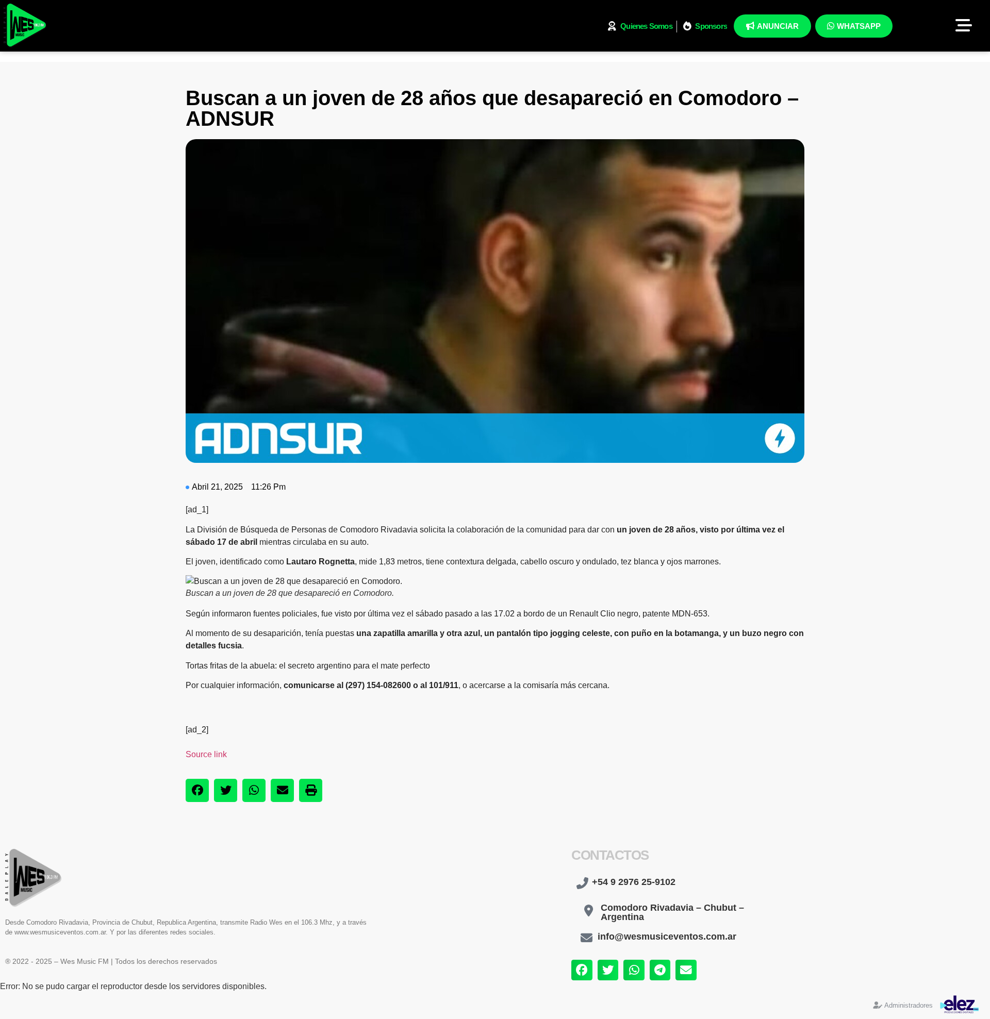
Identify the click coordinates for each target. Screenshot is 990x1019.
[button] (197, 790)
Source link (206, 754)
